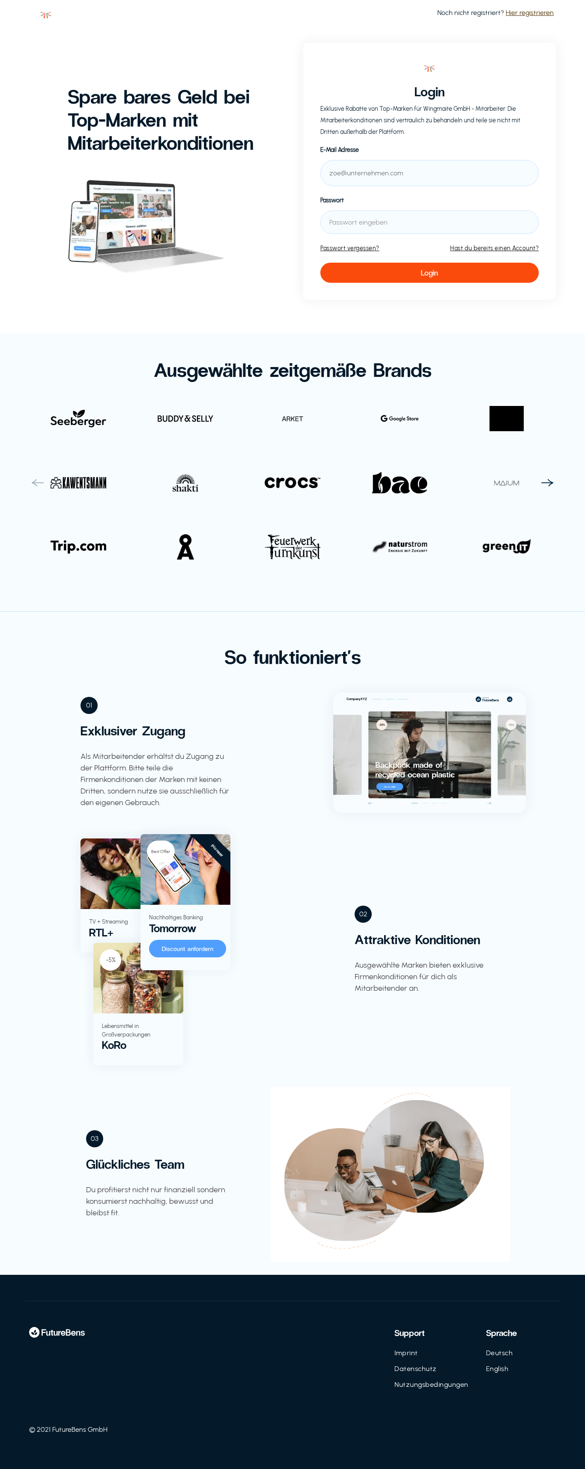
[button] (37, 483)
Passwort (332, 200)
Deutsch (499, 1353)
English (497, 1369)
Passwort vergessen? (349, 248)
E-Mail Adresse (339, 150)
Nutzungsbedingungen (431, 1384)
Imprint (406, 1353)
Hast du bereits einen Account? (494, 248)
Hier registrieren (530, 13)
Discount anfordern (188, 948)
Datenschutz (415, 1369)
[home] (45, 12)
